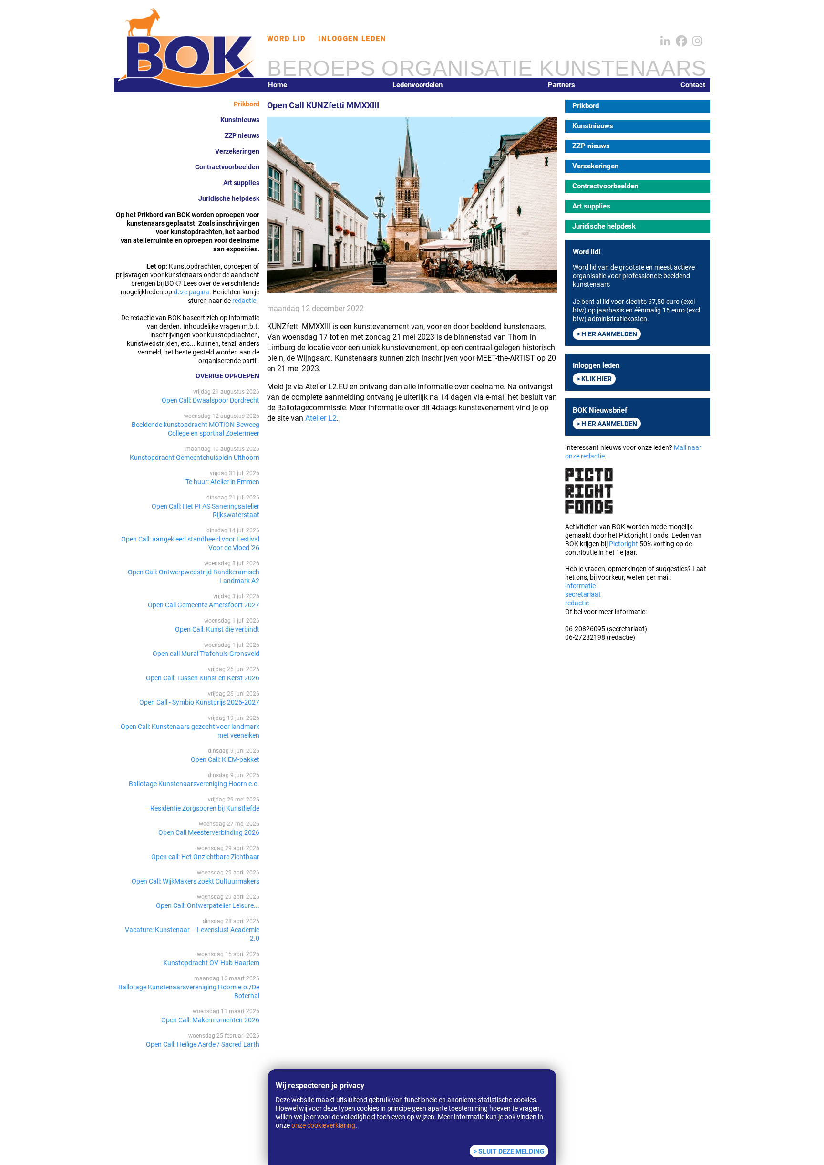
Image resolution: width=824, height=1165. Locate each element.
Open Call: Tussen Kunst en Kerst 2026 (202, 678)
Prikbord (246, 104)
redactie (244, 300)
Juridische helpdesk (228, 198)
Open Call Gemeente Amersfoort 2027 (203, 605)
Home (277, 85)
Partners (561, 85)
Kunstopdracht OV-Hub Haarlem (211, 963)
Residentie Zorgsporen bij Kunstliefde (204, 808)
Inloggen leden (352, 38)
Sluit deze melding (511, 1151)
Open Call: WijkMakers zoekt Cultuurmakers (195, 881)
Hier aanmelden (609, 334)
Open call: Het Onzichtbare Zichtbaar (205, 857)
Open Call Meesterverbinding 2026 (208, 832)
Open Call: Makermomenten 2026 (210, 1020)
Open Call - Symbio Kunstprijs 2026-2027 (199, 702)
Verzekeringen (237, 151)
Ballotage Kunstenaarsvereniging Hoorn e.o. (194, 784)
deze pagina (191, 292)
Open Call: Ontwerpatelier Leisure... (207, 905)
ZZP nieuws (242, 135)
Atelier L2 (321, 418)
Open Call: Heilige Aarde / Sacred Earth (202, 1044)
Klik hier (596, 379)
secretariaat (583, 594)
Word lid (286, 38)
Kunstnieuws (239, 120)
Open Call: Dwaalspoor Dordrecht (210, 400)
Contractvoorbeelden (227, 167)
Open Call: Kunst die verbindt (217, 629)
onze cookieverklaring (323, 1125)
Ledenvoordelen (417, 85)
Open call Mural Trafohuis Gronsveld (206, 653)
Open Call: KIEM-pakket (225, 759)
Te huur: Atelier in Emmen (222, 482)
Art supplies (241, 183)
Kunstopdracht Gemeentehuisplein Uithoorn (194, 457)
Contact (692, 85)
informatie (580, 586)
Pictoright (623, 544)
